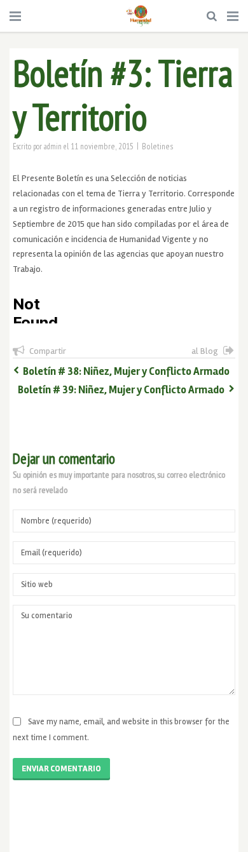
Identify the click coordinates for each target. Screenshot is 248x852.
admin (53, 146)
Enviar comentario (61, 769)
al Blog (204, 351)
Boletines (158, 146)
